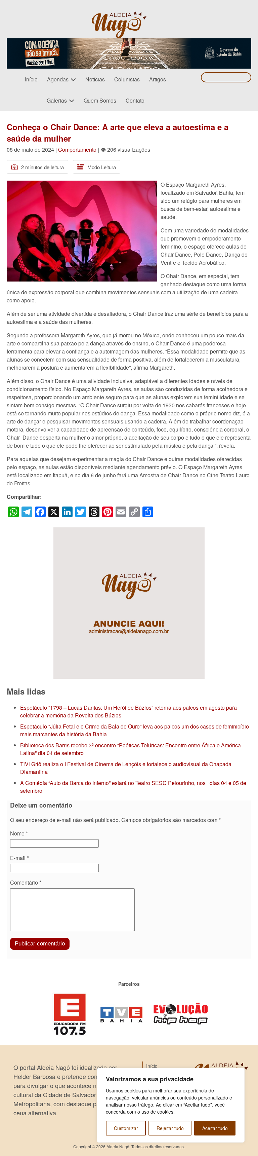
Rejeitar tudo (170, 1128)
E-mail (19, 858)
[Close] (237, 1074)
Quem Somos (100, 100)
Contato (135, 100)
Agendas (58, 79)
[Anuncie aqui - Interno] (129, 531)
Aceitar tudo (215, 1128)
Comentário (25, 882)
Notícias (95, 79)
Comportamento (77, 149)
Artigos (157, 79)
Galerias (57, 100)
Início (31, 79)
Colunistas (127, 79)
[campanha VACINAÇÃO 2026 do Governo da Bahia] (129, 42)
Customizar (126, 1128)
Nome (19, 833)
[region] (171, 1105)
